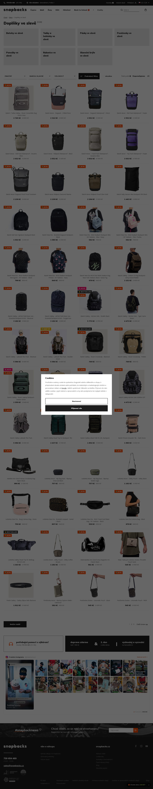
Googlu (64, 388)
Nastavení (76, 401)
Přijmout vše (76, 408)
